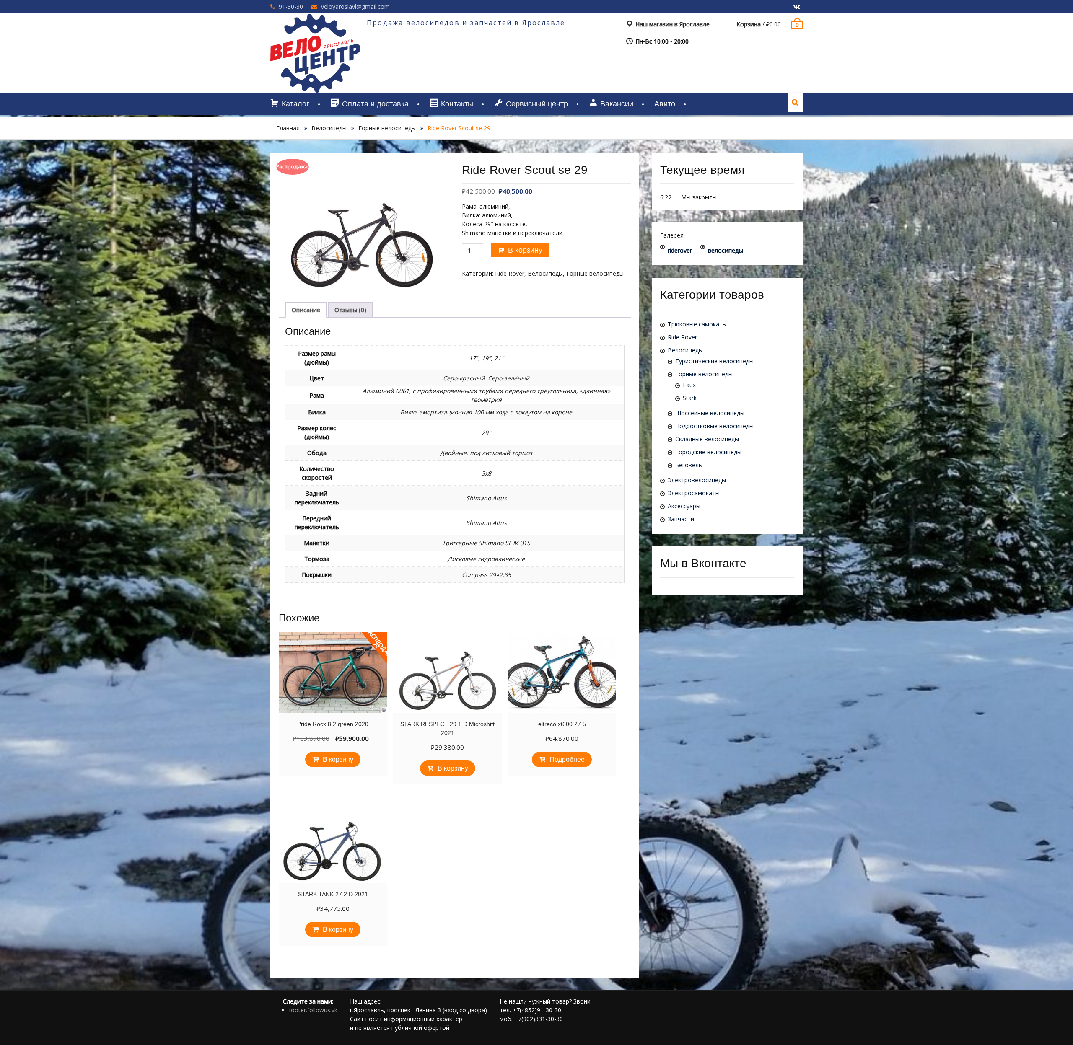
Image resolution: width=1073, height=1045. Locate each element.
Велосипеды (329, 128)
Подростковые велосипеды (714, 426)
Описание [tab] (306, 310)
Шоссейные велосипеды (709, 413)
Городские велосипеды (708, 452)
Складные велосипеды (707, 439)
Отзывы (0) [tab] (350, 310)
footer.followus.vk (313, 1010)
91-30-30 (291, 6)
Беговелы (689, 465)
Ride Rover (509, 273)
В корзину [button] (338, 759)
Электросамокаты (694, 493)
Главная (288, 128)
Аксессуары (684, 506)
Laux (689, 385)
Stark (690, 398)
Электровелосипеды (697, 480)
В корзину (525, 250)
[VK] (796, 7)
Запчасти (681, 519)
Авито (664, 104)
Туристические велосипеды (714, 361)
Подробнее (567, 759)
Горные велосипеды (387, 128)
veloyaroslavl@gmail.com (355, 6)
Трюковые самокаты (697, 324)
